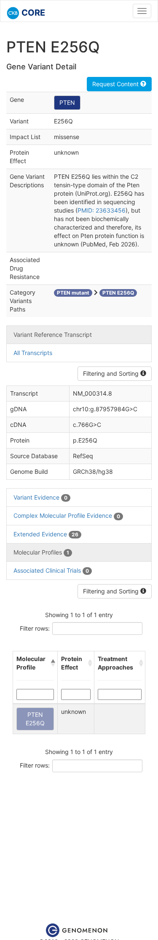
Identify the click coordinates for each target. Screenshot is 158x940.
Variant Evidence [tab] (40, 497)
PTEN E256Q (35, 719)
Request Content (116, 83)
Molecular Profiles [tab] (41, 552)
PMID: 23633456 (102, 210)
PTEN (67, 102)
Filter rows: (35, 628)
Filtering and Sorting (111, 373)
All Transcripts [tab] (32, 352)
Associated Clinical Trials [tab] (51, 570)
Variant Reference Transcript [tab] (52, 334)
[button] (52, 663)
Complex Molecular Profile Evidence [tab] (66, 515)
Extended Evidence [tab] (45, 534)
